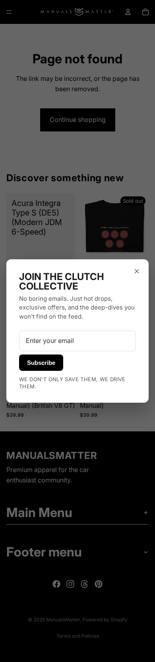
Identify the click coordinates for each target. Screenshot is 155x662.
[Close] (136, 271)
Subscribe (41, 362)
